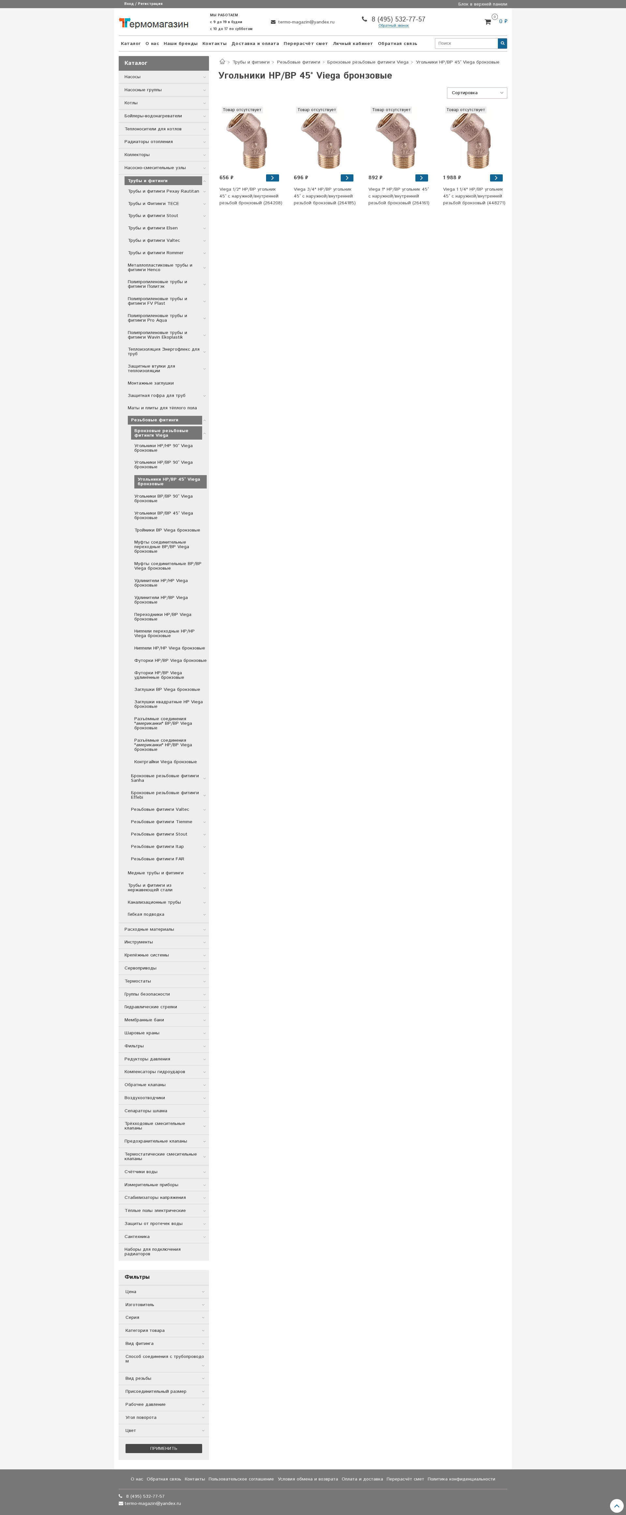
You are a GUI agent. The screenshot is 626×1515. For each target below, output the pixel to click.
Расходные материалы (149, 929)
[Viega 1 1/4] (474, 138)
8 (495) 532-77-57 (397, 19)
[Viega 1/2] (251, 138)
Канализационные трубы (154, 902)
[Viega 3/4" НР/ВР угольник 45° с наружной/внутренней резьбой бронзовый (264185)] (347, 178)
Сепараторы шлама (146, 1111)
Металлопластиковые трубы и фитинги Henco (160, 267)
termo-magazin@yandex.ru (305, 22)
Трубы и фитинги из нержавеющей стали (150, 887)
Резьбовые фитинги (298, 62)
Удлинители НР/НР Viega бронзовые (161, 583)
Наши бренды (181, 43)
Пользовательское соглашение (241, 1479)
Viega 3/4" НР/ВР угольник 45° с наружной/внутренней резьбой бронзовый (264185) (325, 196)
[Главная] (222, 62)
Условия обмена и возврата (308, 1479)
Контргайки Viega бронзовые (165, 762)
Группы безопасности (147, 994)
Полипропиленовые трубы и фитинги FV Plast (157, 301)
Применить (163, 1448)
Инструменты (139, 942)
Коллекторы (137, 155)
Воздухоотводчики (145, 1098)
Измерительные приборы (151, 1185)
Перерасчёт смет (306, 43)
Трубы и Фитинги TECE (153, 203)
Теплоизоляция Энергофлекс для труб (164, 351)
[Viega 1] (400, 138)
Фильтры (134, 1046)
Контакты (214, 43)
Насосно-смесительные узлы (155, 168)
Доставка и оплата (255, 43)
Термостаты (138, 981)
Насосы (133, 77)
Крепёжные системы (147, 955)
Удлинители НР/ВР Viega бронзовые (161, 599)
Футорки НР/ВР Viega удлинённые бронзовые (159, 675)
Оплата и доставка (362, 1479)
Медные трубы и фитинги (156, 873)
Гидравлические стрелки (151, 1007)
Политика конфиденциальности (461, 1479)
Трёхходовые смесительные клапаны (155, 1125)
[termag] (154, 21)
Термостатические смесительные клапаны (161, 1156)
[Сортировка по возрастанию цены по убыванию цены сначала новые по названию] (477, 93)
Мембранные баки (144, 1020)
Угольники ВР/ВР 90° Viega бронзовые (163, 498)
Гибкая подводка (146, 914)
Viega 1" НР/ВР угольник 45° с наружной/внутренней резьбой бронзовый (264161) (398, 196)
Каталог (131, 43)
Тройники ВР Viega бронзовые (167, 530)
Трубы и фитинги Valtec (154, 240)
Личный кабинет (353, 43)
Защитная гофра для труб (157, 395)
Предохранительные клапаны (156, 1141)
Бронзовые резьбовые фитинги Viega (368, 62)
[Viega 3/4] (325, 138)
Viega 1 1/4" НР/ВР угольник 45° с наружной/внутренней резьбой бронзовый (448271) (474, 196)
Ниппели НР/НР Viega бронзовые (169, 648)
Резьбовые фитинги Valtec (160, 809)
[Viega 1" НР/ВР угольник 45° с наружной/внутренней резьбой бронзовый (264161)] (421, 178)
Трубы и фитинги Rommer (156, 253)
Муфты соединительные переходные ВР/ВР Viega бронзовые (161, 547)
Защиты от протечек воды (154, 1223)
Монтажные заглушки (151, 383)
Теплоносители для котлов (153, 129)
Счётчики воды (141, 1172)
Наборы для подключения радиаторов (153, 1251)
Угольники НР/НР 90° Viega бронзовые (163, 448)
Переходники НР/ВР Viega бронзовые (162, 616)
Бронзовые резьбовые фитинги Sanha (165, 778)
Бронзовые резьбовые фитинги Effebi (165, 795)
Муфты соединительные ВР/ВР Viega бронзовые (167, 566)
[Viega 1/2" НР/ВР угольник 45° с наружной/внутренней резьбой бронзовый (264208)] (272, 178)
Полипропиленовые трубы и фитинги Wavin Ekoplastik (157, 335)
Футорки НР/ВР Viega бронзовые (170, 660)
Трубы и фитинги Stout (153, 215)
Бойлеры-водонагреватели (153, 116)
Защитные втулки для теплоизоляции (151, 368)
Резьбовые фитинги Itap (157, 846)
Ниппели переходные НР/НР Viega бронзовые (164, 633)
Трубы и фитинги (251, 62)
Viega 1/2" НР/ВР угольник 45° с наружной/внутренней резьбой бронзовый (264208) (250, 196)
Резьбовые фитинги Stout (159, 834)
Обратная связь (398, 43)
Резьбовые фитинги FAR (157, 859)
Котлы (131, 103)
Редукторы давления (147, 1059)
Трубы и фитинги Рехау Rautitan (163, 191)
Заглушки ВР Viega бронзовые (167, 689)
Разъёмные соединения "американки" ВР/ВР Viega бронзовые (163, 723)
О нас (152, 43)
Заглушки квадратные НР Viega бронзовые (168, 704)
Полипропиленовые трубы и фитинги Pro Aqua (157, 318)
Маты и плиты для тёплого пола (162, 408)
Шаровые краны (142, 1033)
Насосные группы (143, 90)
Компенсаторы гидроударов (155, 1072)
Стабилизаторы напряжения (155, 1197)
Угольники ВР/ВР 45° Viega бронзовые (163, 515)
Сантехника (137, 1236)
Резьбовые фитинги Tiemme (161, 822)
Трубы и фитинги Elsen (153, 228)
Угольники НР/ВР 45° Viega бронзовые (169, 481)
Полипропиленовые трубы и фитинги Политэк (157, 284)
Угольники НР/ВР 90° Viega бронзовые (163, 464)
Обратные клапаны (145, 1085)
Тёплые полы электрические (155, 1210)
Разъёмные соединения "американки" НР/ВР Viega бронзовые (163, 745)
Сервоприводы (140, 968)
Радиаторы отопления (149, 141)
